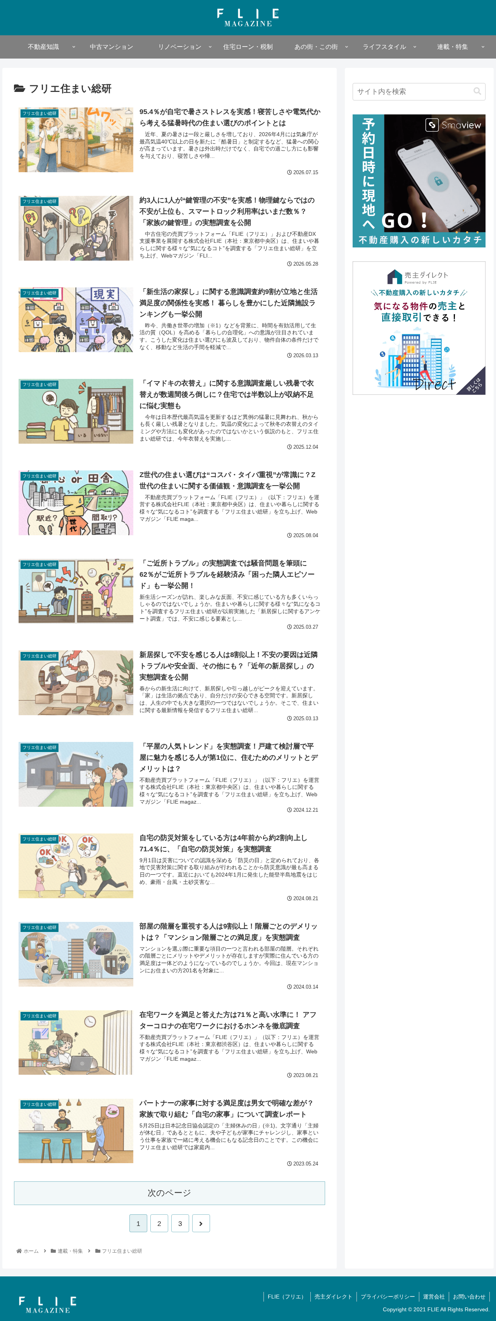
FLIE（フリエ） (287, 1296)
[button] (477, 91)
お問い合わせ (469, 1296)
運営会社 (434, 1296)
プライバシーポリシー (388, 1296)
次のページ (169, 1193)
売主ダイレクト (334, 1296)
